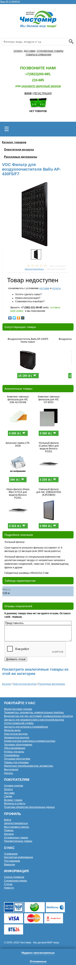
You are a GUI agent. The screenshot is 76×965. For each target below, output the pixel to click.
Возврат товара (13, 800)
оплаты (56, 288)
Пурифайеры (11, 755)
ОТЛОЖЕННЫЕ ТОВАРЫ (50, 51)
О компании (11, 853)
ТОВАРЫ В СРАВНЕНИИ (38, 54)
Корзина (9, 834)
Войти (7, 819)
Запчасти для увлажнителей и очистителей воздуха (34, 719)
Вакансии (9, 864)
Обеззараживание (14, 748)
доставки (44, 288)
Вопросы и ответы (14, 803)
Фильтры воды (12, 730)
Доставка (9, 793)
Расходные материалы (20, 156)
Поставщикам (12, 860)
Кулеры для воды (14, 751)
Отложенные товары (16, 837)
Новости (9, 887)
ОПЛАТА (18, 51)
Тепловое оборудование (18, 744)
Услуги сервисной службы (19, 723)
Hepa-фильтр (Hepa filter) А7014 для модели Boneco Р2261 (17, 493)
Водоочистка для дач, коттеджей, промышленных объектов (38, 716)
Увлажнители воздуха (16, 737)
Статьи (8, 884)
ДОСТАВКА (29, 51)
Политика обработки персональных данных (29, 807)
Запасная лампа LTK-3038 (17, 444)
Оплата (8, 789)
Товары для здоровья (16, 762)
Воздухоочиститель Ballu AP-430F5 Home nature (28, 340)
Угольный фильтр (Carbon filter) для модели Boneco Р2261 (49, 447)
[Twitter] (14, 316)
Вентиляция (11, 769)
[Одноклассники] (18, 316)
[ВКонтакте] (10, 316)
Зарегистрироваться (16, 823)
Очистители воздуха (19, 149)
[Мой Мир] (23, 316)
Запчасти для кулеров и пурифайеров (26, 726)
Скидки (8, 796)
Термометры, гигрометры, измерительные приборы (34, 712)
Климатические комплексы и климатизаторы (29, 741)
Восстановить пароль (16, 826)
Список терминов (14, 877)
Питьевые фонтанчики (17, 758)
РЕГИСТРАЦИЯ (42, 93)
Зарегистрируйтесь (34, 269)
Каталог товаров (14, 142)
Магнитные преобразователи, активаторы (28, 765)
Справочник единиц (15, 880)
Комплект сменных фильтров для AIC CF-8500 (49, 399)
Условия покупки (13, 785)
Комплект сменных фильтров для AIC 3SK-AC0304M (18, 399)
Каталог (6, 684)
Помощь (9, 830)
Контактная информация (18, 857)
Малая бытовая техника (18, 709)
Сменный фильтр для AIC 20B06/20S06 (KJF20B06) (48, 492)
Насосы (8, 773)
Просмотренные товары (18, 841)
